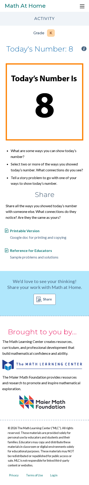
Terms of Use (34, 475)
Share (47, 299)
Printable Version (24, 231)
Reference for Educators (31, 250)
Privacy (14, 475)
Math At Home (25, 5)
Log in (54, 475)
